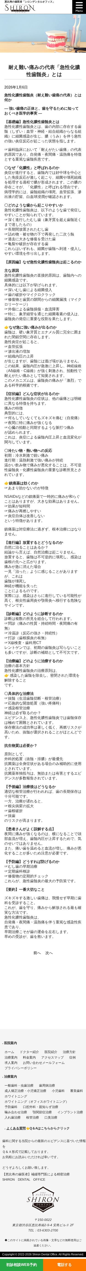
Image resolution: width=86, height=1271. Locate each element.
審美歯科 (76, 1091)
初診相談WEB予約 (21, 1265)
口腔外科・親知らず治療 (40, 1107)
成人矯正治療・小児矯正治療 (25, 1091)
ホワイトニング (16, 1096)
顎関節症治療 (42, 1112)
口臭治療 (50, 1117)
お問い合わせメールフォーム (44, 1063)
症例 (72, 1057)
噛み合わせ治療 (16, 1112)
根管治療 (32, 1117)
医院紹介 (50, 1052)
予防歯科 (11, 1107)
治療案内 (11, 1057)
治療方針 (69, 1052)
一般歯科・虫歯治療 (19, 1085)
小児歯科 (58, 1091)
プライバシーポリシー (21, 1068)
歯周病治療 (47, 1085)
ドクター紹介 (29, 1052)
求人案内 (11, 1063)
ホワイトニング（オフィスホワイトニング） (37, 1101)
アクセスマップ (52, 1057)
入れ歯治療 (13, 1117)
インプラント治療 (70, 1112)
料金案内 (29, 1057)
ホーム (9, 1052)
